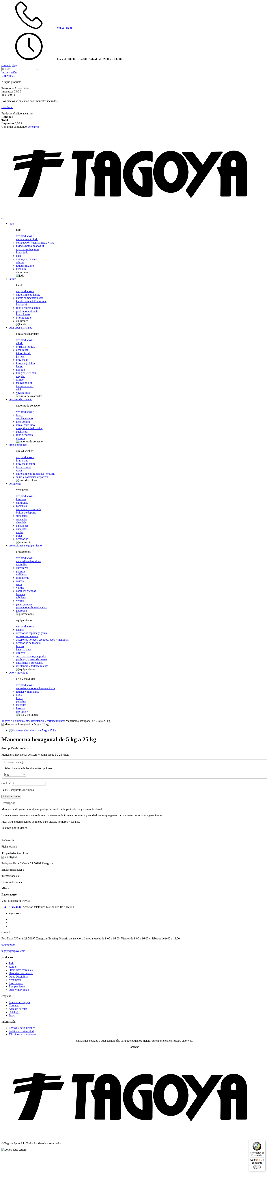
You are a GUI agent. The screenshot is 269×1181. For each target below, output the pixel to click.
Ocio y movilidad (19, 989)
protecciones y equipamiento (25, 545)
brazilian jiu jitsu (25, 346)
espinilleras (22, 577)
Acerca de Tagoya (19, 1002)
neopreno (21, 610)
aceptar (134, 1046)
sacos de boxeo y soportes (31, 656)
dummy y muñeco (26, 259)
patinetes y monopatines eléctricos (35, 688)
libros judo (22, 252)
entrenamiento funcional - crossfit (35, 473)
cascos (20, 581)
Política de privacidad (21, 1031)
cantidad (6, 783)
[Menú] (263, 1142)
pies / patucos (24, 604)
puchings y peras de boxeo (31, 659)
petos (19, 584)
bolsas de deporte (26, 512)
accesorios (22, 538)
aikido (19, 343)
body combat (23, 467)
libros (19, 698)
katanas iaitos (23, 649)
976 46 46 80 (12, 907)
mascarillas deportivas (28, 561)
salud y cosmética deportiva (32, 477)
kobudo (20, 369)
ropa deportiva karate (28, 307)
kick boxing (23, 421)
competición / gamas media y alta (35, 242)
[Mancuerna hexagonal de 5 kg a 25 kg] (32, 730)
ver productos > (25, 236)
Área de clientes (18, 1008)
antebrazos (22, 567)
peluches (21, 701)
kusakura (21, 268)
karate (12, 278)
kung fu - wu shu (26, 372)
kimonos (21, 499)
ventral (20, 600)
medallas (21, 704)
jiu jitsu (20, 356)
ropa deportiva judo (27, 249)
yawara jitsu (23, 392)
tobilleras (21, 597)
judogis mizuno (25, 265)
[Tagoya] (134, 214)
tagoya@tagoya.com (13, 950)
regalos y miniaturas (27, 691)
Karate (12, 966)
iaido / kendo (23, 353)
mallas (19, 532)
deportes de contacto (20, 399)
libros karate (23, 314)
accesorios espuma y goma (31, 633)
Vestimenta (15, 979)
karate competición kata (29, 297)
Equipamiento (17, 986)
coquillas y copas (26, 590)
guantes (20, 438)
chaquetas (21, 529)
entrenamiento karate (28, 294)
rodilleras (21, 574)
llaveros (20, 708)
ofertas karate (23, 317)
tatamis (20, 629)
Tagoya (5, 720)
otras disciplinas (18, 444)
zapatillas (21, 505)
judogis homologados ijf (30, 245)
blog (14, 65)
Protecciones (16, 983)
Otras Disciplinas (19, 976)
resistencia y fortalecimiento (32, 666)
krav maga (22, 359)
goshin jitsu (22, 349)
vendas (20, 587)
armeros (20, 652)
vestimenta (15, 483)
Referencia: (8, 840)
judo (11, 223)
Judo (11, 963)
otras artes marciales (20, 327)
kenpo (19, 366)
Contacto (14, 1005)
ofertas (20, 262)
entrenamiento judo (27, 239)
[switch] (257, 1167)
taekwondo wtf (24, 386)
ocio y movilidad (18, 672)
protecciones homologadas (31, 607)
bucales (20, 594)
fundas (20, 646)
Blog (11, 1015)
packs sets (22, 431)
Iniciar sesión (9, 72)
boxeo (19, 415)
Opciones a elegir (14, 762)
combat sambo (24, 418)
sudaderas (21, 515)
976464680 (8, 944)
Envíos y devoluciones (22, 1027)
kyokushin (22, 304)
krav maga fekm (25, 363)
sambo (20, 379)
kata (18, 255)
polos (19, 535)
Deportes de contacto (21, 973)
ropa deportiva (24, 434)
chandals (21, 522)
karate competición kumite (31, 301)
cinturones (22, 502)
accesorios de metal (27, 636)
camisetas (21, 519)
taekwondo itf (24, 382)
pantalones (22, 525)
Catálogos (14, 1012)
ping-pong (22, 711)
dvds (19, 694)
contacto (6, 65)
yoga (19, 470)
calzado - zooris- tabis (28, 509)
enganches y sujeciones (29, 662)
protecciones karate (27, 311)
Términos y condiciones (22, 1034)
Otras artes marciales (21, 970)
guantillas (21, 564)
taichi (19, 389)
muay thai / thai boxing (29, 428)
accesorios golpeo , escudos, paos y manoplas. (42, 639)
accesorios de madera (28, 642)
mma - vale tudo (25, 425)
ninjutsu (20, 376)
